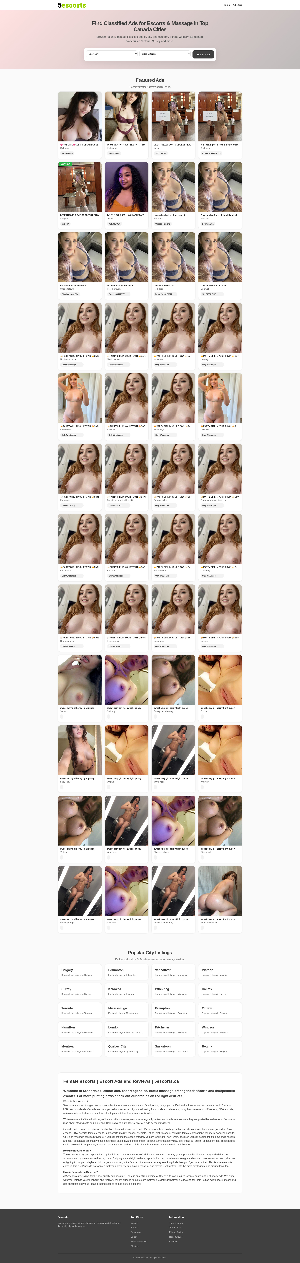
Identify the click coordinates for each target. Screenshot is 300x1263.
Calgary (134, 1223)
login (227, 5)
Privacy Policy (176, 1232)
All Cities (135, 1246)
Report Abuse (176, 1237)
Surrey (134, 1237)
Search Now (203, 54)
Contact (173, 1241)
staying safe (82, 1123)
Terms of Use (175, 1227)
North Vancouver (139, 1241)
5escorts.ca (151, 1129)
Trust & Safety (176, 1223)
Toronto (134, 1227)
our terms (100, 1123)
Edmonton (136, 1232)
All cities (237, 5)
